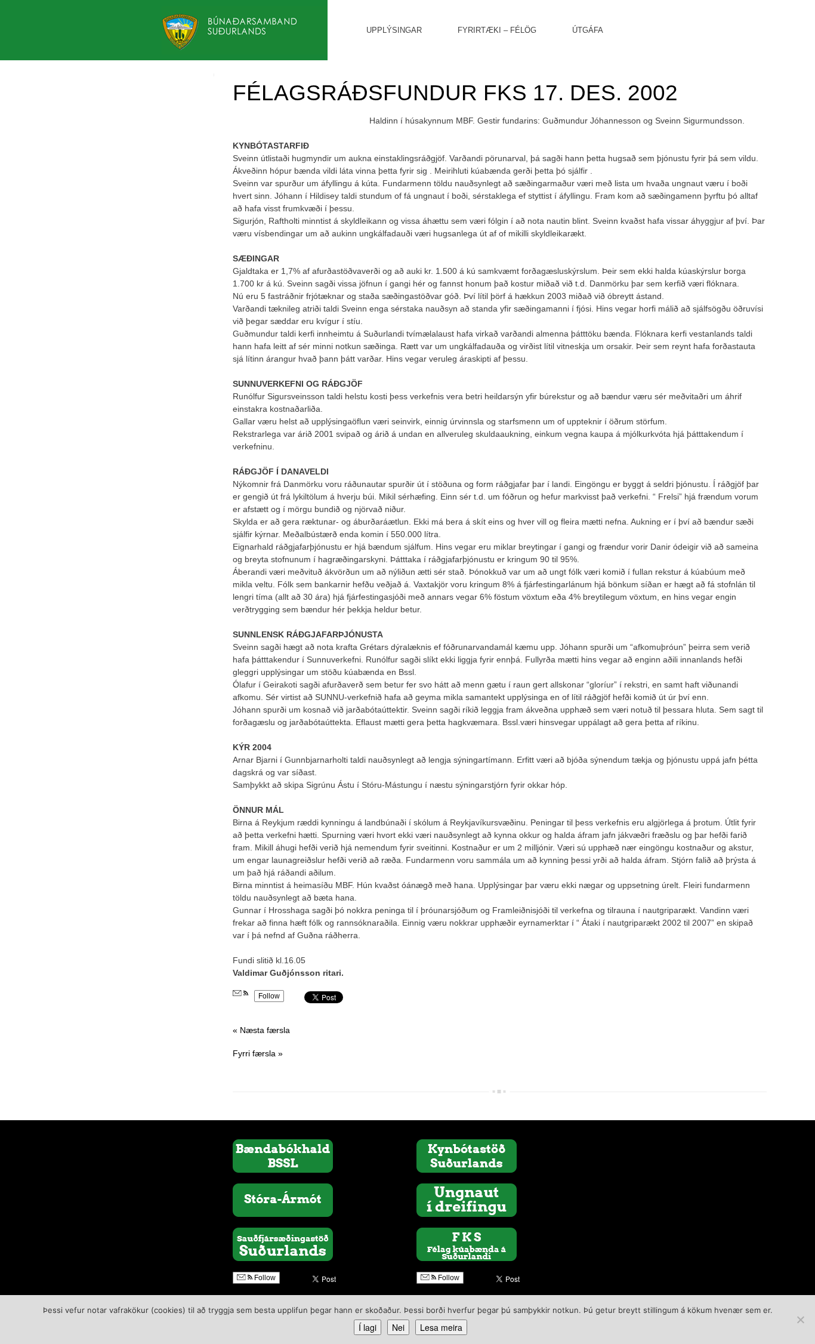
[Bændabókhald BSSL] (283, 1155)
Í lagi (367, 1327)
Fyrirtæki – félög (497, 30)
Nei (398, 1327)
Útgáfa (587, 30)
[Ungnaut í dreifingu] (466, 1199)
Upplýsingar (394, 30)
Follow (269, 996)
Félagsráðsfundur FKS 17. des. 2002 (455, 93)
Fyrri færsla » (258, 1053)
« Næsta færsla (261, 1030)
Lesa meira (441, 1327)
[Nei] (800, 1319)
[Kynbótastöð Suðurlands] (466, 1155)
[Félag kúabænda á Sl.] (466, 1243)
